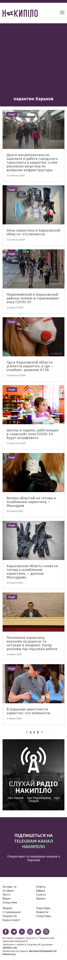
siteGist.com (10, 947)
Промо (40, 898)
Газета (41, 894)
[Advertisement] (33, 56)
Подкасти (10, 916)
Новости (42, 912)
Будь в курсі (11, 920)
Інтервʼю (9, 887)
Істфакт (8, 890)
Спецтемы (43, 916)
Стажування (11, 912)
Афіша (40, 890)
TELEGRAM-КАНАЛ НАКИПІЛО (33, 843)
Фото (6, 894)
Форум (7, 908)
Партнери (43, 908)
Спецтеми (10, 902)
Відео (7, 898)
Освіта (41, 887)
